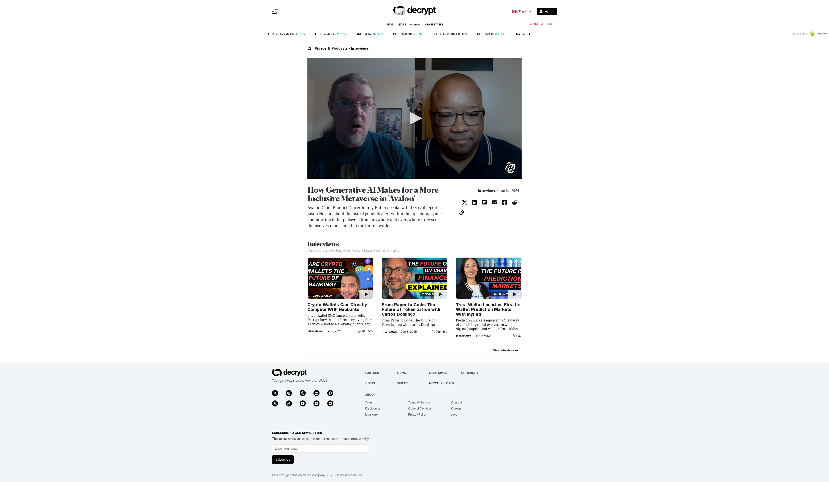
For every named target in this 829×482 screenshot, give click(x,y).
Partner (372, 373)
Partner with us (540, 23)
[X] (275, 393)
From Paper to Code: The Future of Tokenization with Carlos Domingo (411, 309)
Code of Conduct (419, 408)
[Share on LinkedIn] (474, 202)
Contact (456, 402)
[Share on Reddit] (514, 202)
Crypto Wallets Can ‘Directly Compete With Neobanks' (337, 307)
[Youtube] (303, 403)
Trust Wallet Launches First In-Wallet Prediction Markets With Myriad (488, 309)
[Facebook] (330, 393)
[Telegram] (330, 403)
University (469, 373)
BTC (275, 34)
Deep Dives (438, 373)
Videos (415, 24)
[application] (414, 118)
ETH (318, 34)
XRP (359, 34)
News (390, 24)
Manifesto (371, 414)
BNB (396, 34)
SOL (480, 34)
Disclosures (373, 408)
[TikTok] (289, 403)
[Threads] (303, 393)
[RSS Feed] (275, 403)
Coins (370, 383)
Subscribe (282, 459)
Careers (456, 408)
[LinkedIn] (316, 393)
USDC (436, 34)
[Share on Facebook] (504, 202)
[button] (414, 118)
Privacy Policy (417, 414)
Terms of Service (419, 402)
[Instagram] (289, 393)
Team (369, 402)
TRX (517, 34)
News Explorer (441, 383)
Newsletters (433, 24)
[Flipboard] (316, 403)
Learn (402, 24)
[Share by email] (494, 202)
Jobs (454, 414)
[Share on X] (464, 202)
